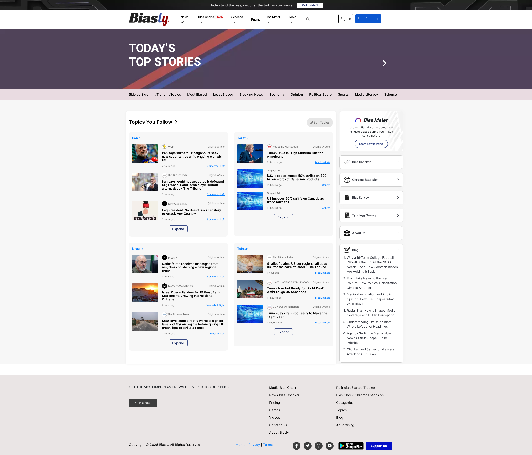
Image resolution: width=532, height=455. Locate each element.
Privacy (254, 445)
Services (237, 17)
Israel (136, 248)
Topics (341, 410)
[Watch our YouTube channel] (330, 446)
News (184, 17)
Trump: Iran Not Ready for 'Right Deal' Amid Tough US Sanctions (295, 290)
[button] (308, 19)
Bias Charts (210, 17)
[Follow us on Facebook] (296, 446)
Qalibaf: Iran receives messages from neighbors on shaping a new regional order (190, 267)
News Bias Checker (284, 395)
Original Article (272, 82)
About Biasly (279, 432)
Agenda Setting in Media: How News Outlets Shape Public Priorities (369, 338)
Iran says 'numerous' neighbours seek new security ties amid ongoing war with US (192, 156)
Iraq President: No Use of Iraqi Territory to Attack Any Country (191, 212)
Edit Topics (321, 122)
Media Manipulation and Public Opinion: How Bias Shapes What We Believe (370, 299)
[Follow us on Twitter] (308, 446)
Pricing (255, 19)
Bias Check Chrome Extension (360, 395)
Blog (339, 417)
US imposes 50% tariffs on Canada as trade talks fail (295, 200)
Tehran (243, 248)
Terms (268, 445)
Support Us (379, 446)
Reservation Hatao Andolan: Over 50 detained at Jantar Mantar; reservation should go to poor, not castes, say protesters (265, 68)
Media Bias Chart (282, 387)
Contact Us (278, 425)
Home (240, 445)
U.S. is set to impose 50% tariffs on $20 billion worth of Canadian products (296, 177)
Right (215, 305)
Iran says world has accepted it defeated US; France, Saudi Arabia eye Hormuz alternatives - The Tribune (193, 185)
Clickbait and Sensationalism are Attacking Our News (371, 351)
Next (378, 65)
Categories (344, 402)
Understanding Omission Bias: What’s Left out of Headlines (369, 324)
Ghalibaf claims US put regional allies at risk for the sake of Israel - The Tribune (297, 265)
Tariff (241, 138)
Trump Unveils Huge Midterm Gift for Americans (295, 155)
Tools (292, 17)
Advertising (345, 425)
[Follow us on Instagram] (319, 446)
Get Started (310, 5)
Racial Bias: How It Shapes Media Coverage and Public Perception (371, 313)
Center (290, 82)
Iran (135, 138)
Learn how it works (371, 143)
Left (216, 165)
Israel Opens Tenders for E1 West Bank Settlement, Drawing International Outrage (191, 296)
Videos (274, 417)
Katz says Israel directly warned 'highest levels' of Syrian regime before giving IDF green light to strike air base (193, 324)
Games (274, 410)
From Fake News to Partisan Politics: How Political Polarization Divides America (372, 283)
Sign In (345, 19)
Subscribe (143, 403)
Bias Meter (273, 17)
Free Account (367, 19)
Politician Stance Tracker (355, 387)
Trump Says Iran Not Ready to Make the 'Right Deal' (297, 315)
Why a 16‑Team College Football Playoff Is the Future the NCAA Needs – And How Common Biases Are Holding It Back (372, 265)
